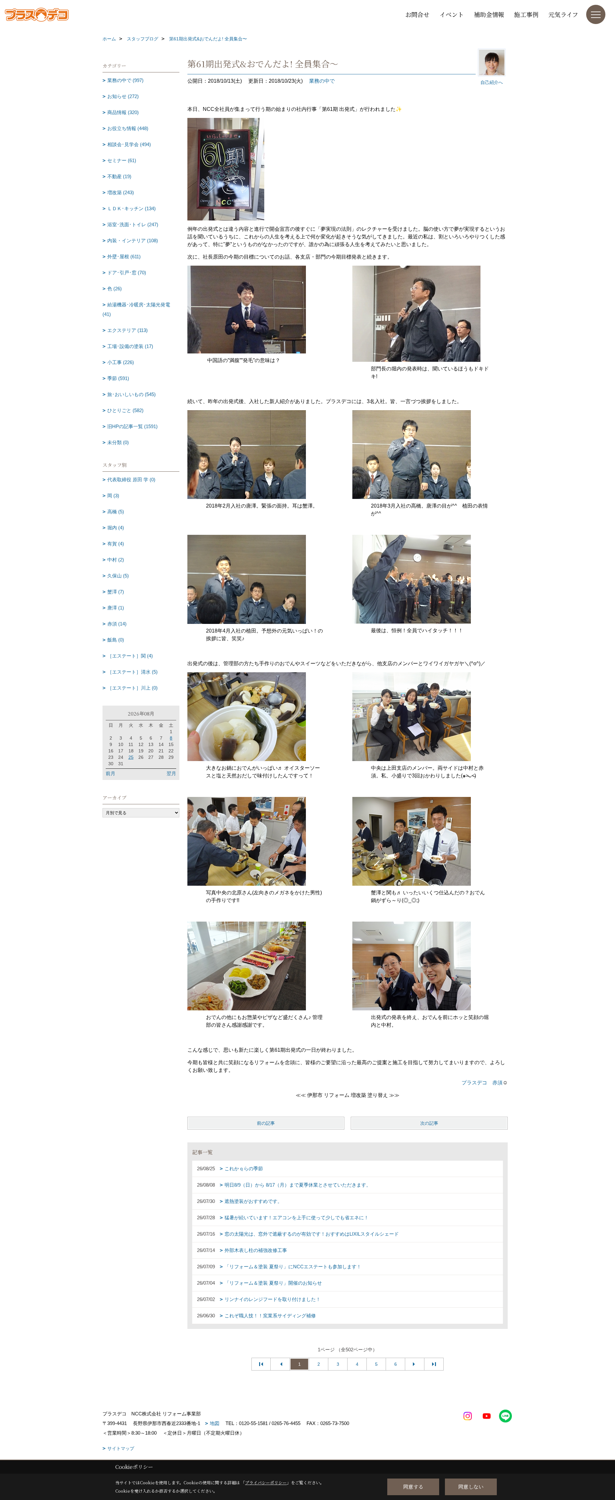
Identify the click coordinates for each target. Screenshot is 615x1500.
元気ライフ (563, 14)
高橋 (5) (115, 511)
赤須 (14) (117, 623)
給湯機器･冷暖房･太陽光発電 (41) (136, 309)
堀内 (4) (115, 527)
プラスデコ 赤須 (482, 1082)
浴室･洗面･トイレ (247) (132, 224)
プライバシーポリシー (266, 1482)
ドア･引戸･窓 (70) (126, 272)
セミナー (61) (121, 160)
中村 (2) (115, 559)
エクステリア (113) (127, 330)
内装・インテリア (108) (132, 240)
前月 (110, 773)
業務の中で (322, 81)
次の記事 (429, 1123)
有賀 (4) (115, 543)
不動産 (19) (119, 176)
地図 (214, 1423)
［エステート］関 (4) (130, 656)
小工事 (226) (120, 362)
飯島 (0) (115, 639)
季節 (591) (118, 378)
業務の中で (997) (125, 80)
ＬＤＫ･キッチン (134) (131, 208)
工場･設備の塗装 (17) (130, 346)
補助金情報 (489, 14)
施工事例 (526, 14)
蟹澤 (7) (115, 591)
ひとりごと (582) (125, 410)
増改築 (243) (120, 192)
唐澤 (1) (115, 607)
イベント (451, 14)
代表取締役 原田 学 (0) (131, 479)
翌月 (171, 773)
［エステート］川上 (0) (132, 688)
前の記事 (266, 1123)
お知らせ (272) (123, 96)
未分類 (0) (118, 442)
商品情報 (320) (123, 112)
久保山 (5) (118, 575)
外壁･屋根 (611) (124, 256)
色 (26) (114, 288)
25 (131, 757)
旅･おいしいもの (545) (131, 394)
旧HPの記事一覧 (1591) (132, 426)
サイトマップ (120, 1448)
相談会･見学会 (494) (129, 144)
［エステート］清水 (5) (132, 672)
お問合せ (417, 14)
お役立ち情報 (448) (127, 128)
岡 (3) (113, 495)
